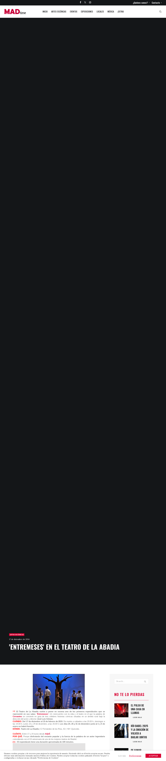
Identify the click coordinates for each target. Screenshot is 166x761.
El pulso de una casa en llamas (138, 709)
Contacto (156, 2)
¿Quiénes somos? (140, 2)
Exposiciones (87, 11)
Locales (100, 11)
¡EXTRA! (121, 11)
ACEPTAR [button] (153, 756)
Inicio (45, 11)
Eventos (73, 11)
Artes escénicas (58, 11)
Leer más (122, 756)
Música (111, 11)
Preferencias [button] (135, 756)
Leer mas (137, 717)
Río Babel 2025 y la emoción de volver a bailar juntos (139, 731)
